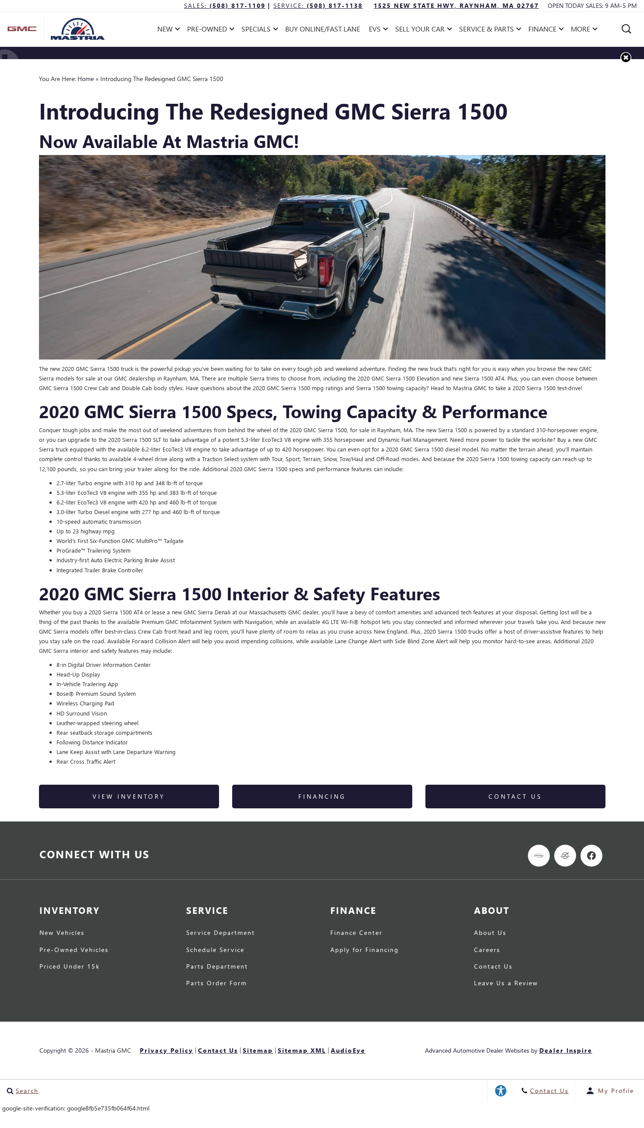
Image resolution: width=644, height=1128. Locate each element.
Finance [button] (542, 30)
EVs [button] (378, 30)
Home (86, 78)
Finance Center (356, 933)
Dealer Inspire (565, 1050)
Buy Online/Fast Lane (322, 28)
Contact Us (515, 796)
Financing (322, 796)
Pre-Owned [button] (207, 30)
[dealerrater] (565, 856)
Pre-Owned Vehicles (74, 950)
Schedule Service (215, 950)
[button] (626, 28)
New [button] (167, 30)
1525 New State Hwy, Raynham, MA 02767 (456, 5)
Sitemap (258, 1050)
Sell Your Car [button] (420, 30)
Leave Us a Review (506, 983)
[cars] (539, 856)
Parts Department (217, 966)
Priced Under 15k (69, 966)
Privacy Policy (166, 1050)
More (580, 30)
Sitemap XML (302, 1050)
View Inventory (128, 796)
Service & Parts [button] (486, 30)
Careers (487, 950)
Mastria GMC (113, 1050)
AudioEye (348, 1050)
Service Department (220, 933)
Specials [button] (256, 30)
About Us (490, 933)
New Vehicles (62, 933)
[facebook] (591, 856)
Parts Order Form (216, 983)
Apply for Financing (364, 950)
